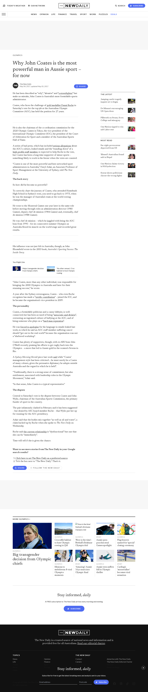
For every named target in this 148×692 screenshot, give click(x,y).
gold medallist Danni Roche (60, 105)
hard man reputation (53, 321)
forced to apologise (29, 327)
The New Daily (25, 84)
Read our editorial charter (91, 643)
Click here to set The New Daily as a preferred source (41, 458)
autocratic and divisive (64, 315)
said (55, 357)
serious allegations (62, 146)
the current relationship (35, 432)
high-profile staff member (25, 152)
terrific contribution (45, 297)
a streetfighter (65, 93)
